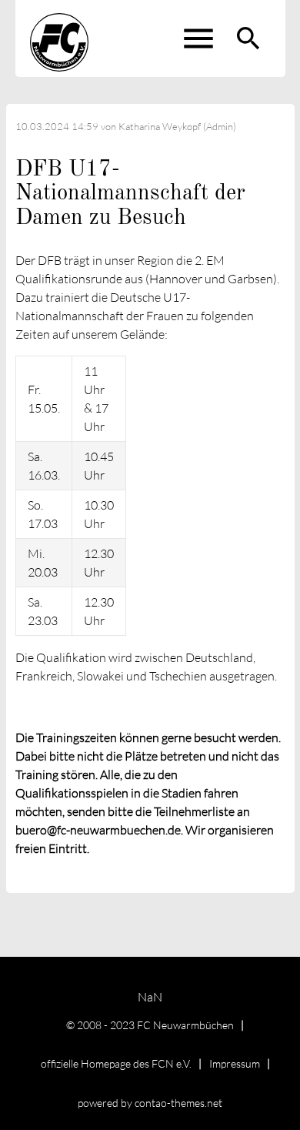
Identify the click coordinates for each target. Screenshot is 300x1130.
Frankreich (43, 676)
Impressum (234, 1063)
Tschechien (178, 676)
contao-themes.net (178, 1102)
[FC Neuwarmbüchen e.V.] (59, 38)
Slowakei (100, 676)
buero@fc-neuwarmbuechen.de (98, 829)
